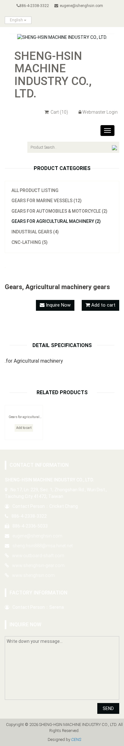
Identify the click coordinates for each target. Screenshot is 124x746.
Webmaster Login (100, 112)
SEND (108, 708)
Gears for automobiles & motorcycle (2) (59, 211)
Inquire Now (58, 305)
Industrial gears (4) (35, 231)
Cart (59, 112)
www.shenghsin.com (33, 575)
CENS (76, 739)
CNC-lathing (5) (29, 242)
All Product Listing (35, 190)
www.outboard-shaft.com (38, 555)
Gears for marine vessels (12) (46, 200)
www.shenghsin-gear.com (38, 565)
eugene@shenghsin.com (81, 6)
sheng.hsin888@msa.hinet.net (42, 545)
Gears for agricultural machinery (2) (56, 221)
